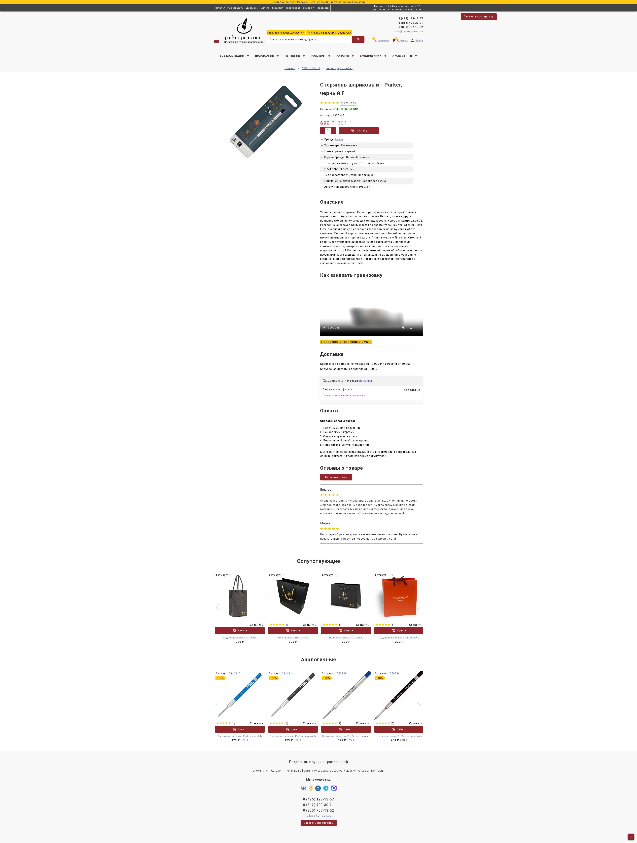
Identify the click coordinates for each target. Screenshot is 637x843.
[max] (334, 789)
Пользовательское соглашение (334, 770)
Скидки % (309, 7)
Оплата (265, 7)
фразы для (329, 32)
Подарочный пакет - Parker (240, 637)
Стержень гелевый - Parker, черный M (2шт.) (293, 736)
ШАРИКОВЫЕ (264, 55)
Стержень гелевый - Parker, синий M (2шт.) (239, 736)
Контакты (323, 7)
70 (283, 575)
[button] (218, 607)
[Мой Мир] (318, 789)
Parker (339, 139)
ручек (285, 32)
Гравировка (293, 7)
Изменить (366, 380)
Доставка (252, 7)
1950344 (394, 673)
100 (390, 575)
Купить (362, 130)
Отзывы (363, 770)
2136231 (288, 673)
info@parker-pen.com (409, 31)
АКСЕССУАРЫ (402, 55)
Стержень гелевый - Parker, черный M (399, 736)
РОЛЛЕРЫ (318, 55)
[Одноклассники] (311, 788)
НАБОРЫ (342, 55)
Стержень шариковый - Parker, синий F (346, 736)
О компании (261, 770)
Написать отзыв (336, 477)
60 (230, 575)
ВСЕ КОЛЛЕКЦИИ (232, 55)
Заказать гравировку (479, 16)
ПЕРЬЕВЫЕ (292, 55)
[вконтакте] (303, 788)
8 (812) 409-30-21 (410, 22)
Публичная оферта (297, 770)
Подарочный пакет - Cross (293, 637)
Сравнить (256, 624)
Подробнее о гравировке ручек (346, 342)
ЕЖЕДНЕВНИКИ (371, 55)
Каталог (220, 7)
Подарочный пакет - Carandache (399, 637)
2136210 (235, 673)
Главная (289, 68)
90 (336, 575)
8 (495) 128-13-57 (410, 18)
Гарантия (277, 7)
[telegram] (326, 788)
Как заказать (235, 7)
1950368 (341, 673)
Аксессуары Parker (339, 68)
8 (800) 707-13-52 (410, 27)
